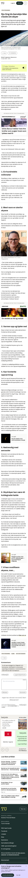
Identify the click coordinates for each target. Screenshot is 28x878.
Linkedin (3, 834)
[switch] (24, 68)
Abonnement (5, 860)
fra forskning (6, 10)
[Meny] (25, 3)
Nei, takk (18, 875)
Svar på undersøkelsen (7, 875)
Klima (13, 653)
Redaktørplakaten (13, 854)
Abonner (20, 3)
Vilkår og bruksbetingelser (8, 846)
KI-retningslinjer (5, 849)
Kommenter (13, 53)
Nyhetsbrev (4, 840)
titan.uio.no (22, 635)
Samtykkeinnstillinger (7, 843)
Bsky (2, 837)
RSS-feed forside (6, 828)
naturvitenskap (20, 653)
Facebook (4, 831)
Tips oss (23, 809)
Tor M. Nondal (5, 823)
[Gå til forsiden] (2, 3)
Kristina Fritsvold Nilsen (8, 817)
